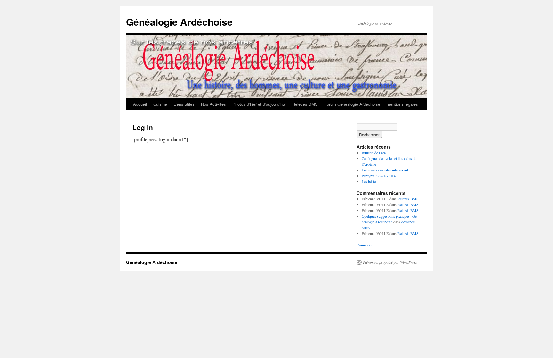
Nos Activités (213, 104)
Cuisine (160, 104)
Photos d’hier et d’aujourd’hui (259, 104)
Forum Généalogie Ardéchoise (352, 104)
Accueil (140, 104)
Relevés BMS (305, 104)
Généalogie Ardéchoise (179, 22)
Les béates (369, 181)
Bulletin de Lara (374, 152)
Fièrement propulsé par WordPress (390, 262)
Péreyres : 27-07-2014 (379, 175)
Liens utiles (184, 104)
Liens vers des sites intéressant (385, 169)
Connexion (365, 244)
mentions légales (402, 104)
